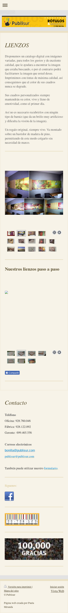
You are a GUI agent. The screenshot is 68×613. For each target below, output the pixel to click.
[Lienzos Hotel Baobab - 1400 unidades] (21, 233)
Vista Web (57, 591)
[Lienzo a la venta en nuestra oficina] (11, 233)
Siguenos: (11, 485)
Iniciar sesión (57, 586)
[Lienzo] (42, 233)
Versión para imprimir (19, 586)
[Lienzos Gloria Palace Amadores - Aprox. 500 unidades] (32, 233)
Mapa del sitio (11, 590)
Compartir (13, 373)
